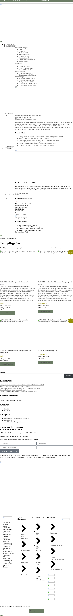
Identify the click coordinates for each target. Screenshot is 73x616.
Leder (21, 49)
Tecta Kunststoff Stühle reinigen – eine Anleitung (34, 138)
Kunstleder (22, 51)
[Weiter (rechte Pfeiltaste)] (2, 615)
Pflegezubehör (23, 61)
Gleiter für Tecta (24, 65)
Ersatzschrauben (20, 71)
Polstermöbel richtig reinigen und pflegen (31, 142)
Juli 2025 (6, 409)
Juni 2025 (7, 410)
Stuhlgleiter (18, 63)
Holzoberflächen (24, 56)
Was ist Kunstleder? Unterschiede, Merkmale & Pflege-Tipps (37, 143)
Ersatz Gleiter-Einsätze (26, 70)
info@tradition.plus (21, 218)
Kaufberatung (8, 420)
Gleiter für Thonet (24, 66)
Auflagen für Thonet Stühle (27, 80)
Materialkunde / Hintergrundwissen (25, 119)
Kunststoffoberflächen (25, 58)
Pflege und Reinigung (21, 48)
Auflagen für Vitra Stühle (26, 82)
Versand (5, 309)
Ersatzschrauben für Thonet (27, 75)
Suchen (2, 372)
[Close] (1, 235)
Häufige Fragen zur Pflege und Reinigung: (28, 115)
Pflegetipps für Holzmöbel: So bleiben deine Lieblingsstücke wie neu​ (39, 140)
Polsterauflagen (19, 77)
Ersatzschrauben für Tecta (27, 73)
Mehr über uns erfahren (22, 193)
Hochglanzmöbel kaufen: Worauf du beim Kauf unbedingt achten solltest (41, 137)
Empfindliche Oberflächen (27, 59)
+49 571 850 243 (20, 214)
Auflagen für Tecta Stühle (27, 78)
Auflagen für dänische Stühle (27, 83)
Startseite (2, 238)
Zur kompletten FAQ (21, 232)
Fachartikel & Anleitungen (23, 117)
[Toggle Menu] (1, 41)
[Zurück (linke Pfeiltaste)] (1, 615)
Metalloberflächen (24, 54)
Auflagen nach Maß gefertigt (27, 85)
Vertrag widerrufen (36, 611)
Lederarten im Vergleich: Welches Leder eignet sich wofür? (37, 145)
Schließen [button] (24, 286)
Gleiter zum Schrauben (26, 68)
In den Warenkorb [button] (8, 313)
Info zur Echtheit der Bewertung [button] (17, 293)
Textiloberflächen (24, 53)
